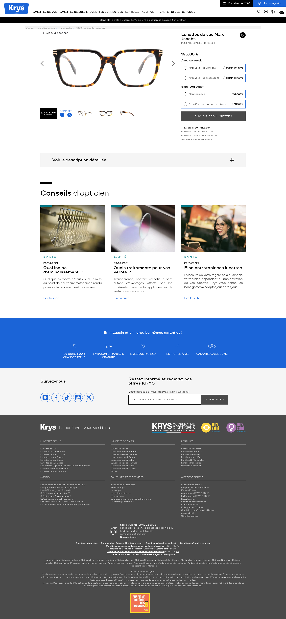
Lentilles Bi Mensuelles (192, 460)
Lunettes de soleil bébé (122, 460)
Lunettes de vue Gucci (51, 463)
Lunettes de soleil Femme (123, 451)
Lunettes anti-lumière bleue (54, 468)
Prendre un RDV (239, 3)
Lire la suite (51, 298)
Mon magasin (271, 3)
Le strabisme (117, 496)
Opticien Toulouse (70, 560)
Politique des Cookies (192, 507)
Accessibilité (187, 513)
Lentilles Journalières (191, 457)
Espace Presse (188, 490)
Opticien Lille (163, 560)
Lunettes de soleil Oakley (123, 468)
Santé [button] (164, 12)
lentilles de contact (51, 574)
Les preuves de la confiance (195, 487)
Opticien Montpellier (182, 560)
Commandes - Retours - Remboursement (121, 543)
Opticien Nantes (125, 560)
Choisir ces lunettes (213, 116)
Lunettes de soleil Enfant (123, 457)
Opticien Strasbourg (145, 560)
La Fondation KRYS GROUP (195, 496)
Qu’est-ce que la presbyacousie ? (56, 499)
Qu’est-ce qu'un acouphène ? (55, 493)
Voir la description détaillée (79, 159)
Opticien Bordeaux (106, 560)
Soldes (114, 471)
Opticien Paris (53, 560)
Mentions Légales (190, 504)
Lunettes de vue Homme (52, 454)
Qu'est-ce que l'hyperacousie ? (55, 496)
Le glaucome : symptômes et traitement (131, 499)
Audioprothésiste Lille (199, 563)
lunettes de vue (69, 574)
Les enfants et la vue (121, 493)
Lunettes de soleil (119, 449)
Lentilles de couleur (191, 454)
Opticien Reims (89, 563)
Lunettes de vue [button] (44, 12)
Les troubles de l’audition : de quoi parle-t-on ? (63, 485)
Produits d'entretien (191, 465)
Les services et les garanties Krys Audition (61, 502)
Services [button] (188, 12)
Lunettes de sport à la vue (53, 471)
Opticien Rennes (202, 560)
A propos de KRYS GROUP (195, 493)
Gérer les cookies (189, 516)
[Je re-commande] (273, 12)
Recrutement (188, 499)
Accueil (30, 28)
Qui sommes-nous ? (191, 485)
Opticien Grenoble (221, 560)
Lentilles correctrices (191, 451)
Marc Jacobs (65, 28)
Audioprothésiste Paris (145, 563)
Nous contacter (128, 537)
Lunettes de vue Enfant (52, 457)
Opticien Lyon (88, 560)
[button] (280, 11)
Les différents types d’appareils (56, 490)
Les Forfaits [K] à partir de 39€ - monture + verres (65, 465)
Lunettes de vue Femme (52, 451)
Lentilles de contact (191, 449)
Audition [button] (148, 12)
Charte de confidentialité (193, 502)
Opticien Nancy (124, 563)
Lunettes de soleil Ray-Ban (124, 463)
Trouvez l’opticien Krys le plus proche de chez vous (134, 583)
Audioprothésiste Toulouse (172, 563)
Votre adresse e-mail (158, 391)
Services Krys (118, 487)
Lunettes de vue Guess (51, 460)
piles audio (103, 574)
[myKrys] (266, 12)
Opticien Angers (107, 563)
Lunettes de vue (46, 28)
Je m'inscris (214, 399)
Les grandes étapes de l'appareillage (58, 487)
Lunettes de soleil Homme (124, 454)
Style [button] (175, 12)
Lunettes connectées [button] (106, 12)
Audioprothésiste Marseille (143, 566)
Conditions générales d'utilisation (198, 510)
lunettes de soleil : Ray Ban (183, 580)
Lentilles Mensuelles (191, 463)
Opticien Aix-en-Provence (67, 563)
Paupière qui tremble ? (122, 502)
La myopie (116, 490)
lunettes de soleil (86, 574)
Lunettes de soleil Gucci (123, 465)
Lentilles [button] (132, 12)
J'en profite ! (179, 20)
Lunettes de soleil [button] (73, 12)
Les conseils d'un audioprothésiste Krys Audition (65, 504)
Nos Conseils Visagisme (123, 485)
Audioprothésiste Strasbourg (226, 563)
